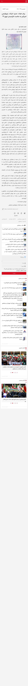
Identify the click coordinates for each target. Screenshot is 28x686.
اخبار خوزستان (11, 219)
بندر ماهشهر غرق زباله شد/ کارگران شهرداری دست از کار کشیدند (12, 321)
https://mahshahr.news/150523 (10, 209)
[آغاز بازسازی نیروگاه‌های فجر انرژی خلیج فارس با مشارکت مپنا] (24, 283)
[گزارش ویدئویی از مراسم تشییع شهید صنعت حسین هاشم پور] (14, 391)
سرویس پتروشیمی (21, 219)
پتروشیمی (4, 219)
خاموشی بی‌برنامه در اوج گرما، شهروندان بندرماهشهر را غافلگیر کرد (12, 304)
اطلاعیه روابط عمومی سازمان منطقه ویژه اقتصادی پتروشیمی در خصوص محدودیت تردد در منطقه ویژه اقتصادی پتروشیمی (15, 251)
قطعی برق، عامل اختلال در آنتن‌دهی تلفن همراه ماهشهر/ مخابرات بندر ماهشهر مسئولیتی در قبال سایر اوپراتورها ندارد (12, 315)
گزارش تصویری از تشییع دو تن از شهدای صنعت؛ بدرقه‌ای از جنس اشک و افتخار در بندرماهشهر (14, 368)
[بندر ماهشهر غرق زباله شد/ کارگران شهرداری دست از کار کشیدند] (24, 321)
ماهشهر (19, 221)
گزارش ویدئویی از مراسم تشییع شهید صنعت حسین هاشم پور (14, 400)
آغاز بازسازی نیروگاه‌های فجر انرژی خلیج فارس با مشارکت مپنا (13, 283)
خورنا (24, 221)
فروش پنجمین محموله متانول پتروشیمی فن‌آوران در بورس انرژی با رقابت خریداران (12, 326)
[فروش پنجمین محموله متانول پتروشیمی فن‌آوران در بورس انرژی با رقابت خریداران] (24, 326)
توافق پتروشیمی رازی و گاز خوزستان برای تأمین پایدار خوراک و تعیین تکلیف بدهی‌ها (12, 309)
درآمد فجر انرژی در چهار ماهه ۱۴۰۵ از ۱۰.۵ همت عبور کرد (12, 288)
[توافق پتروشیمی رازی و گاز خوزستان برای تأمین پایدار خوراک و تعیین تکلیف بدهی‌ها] (24, 309)
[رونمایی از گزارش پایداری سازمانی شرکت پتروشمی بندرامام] (24, 338)
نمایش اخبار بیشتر (5, 343)
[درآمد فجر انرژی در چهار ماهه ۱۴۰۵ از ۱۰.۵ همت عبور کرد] (24, 289)
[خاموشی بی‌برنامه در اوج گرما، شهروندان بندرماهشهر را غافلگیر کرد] (24, 304)
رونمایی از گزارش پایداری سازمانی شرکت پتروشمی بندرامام (12, 338)
